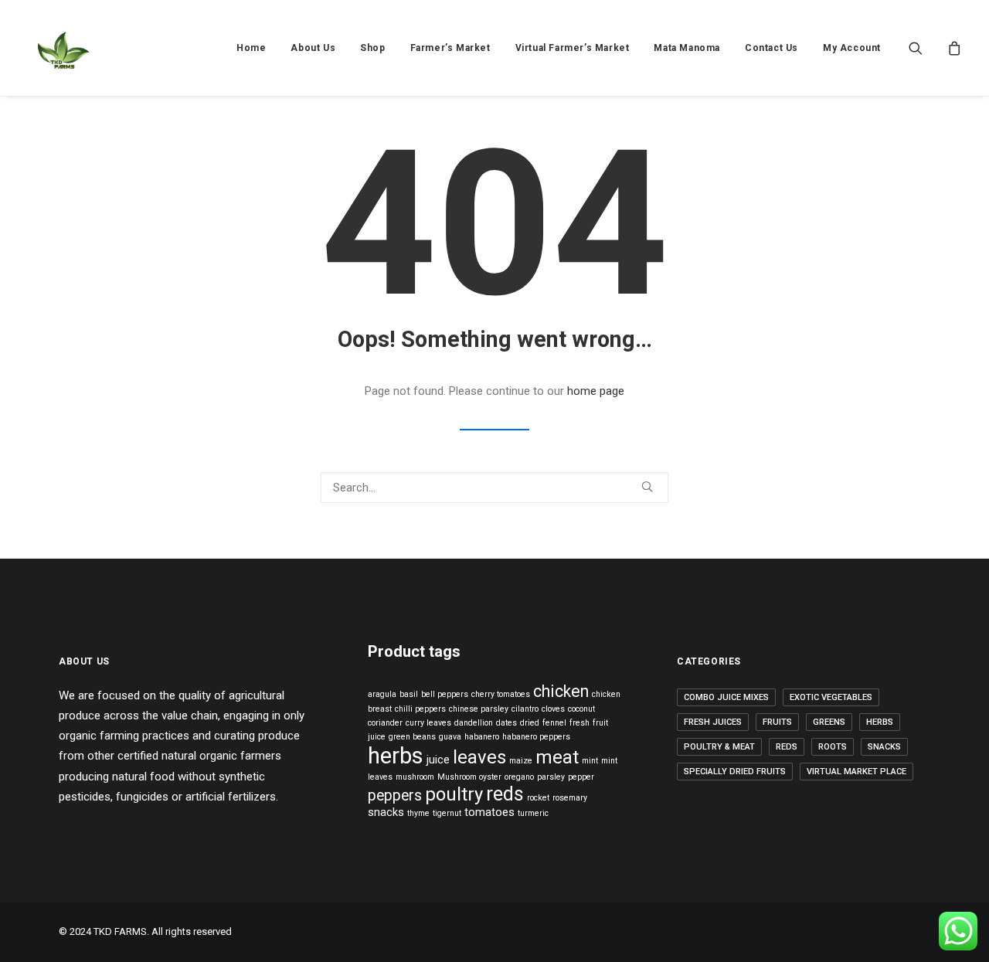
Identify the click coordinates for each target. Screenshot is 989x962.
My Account (852, 47)
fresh (579, 723)
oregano (519, 777)
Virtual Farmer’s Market (572, 47)
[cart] (952, 48)
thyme (418, 813)
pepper (581, 777)
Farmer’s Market (450, 47)
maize (520, 761)
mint (590, 761)
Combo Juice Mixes (726, 697)
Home (251, 47)
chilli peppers (420, 709)
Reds (786, 747)
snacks (386, 812)
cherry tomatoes (500, 694)
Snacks (884, 747)
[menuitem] (251, 48)
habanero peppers (536, 737)
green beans (412, 737)
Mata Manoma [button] (687, 47)
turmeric (533, 813)
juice (438, 760)
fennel (554, 723)
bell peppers (444, 694)
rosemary (569, 798)
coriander (385, 723)
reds (505, 794)
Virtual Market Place (856, 772)
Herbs (879, 722)
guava (450, 737)
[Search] (494, 487)
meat (557, 757)
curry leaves (428, 723)
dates (506, 723)
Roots (832, 747)
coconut (581, 709)
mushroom (415, 777)
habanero (481, 737)
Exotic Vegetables (831, 697)
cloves (553, 709)
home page (595, 391)
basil (408, 694)
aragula (382, 694)
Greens (829, 722)
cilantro (525, 709)
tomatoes (489, 812)
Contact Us (771, 47)
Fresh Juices (713, 722)
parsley (551, 777)
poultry (454, 794)
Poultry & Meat (719, 747)
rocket (538, 798)
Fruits (777, 722)
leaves (479, 757)
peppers (395, 795)
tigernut (447, 813)
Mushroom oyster (469, 777)
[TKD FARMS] (62, 48)
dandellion (473, 723)
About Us (313, 47)
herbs (395, 756)
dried (529, 723)
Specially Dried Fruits (735, 772)
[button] (925, 48)
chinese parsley (478, 709)
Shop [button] (372, 47)
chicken (561, 691)
